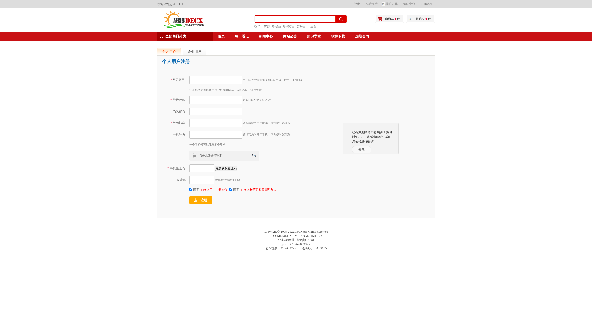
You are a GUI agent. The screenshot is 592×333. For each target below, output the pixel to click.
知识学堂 (314, 36)
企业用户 (194, 51)
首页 (221, 36)
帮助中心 (409, 4)
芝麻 (267, 26)
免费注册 (372, 4)
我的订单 (391, 4)
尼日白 (312, 26)
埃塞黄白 (289, 26)
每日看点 (242, 36)
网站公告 (290, 36)
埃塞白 (276, 26)
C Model (426, 4)
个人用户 (169, 52)
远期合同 (362, 36)
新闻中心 (266, 36)
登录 (357, 4)
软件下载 (338, 36)
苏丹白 (301, 26)
